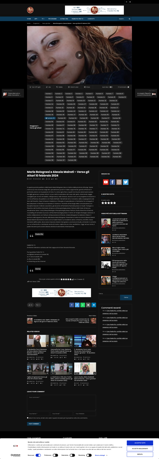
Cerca (101, 294)
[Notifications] (130, 2)
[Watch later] (126, 2)
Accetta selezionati (140, 448)
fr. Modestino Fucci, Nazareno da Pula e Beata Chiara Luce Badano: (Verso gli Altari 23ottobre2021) (37, 352)
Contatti (91, 19)
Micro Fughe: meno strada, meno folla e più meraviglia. (120, 249)
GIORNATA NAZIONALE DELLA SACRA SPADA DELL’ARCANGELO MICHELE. (120, 236)
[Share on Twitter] (77, 305)
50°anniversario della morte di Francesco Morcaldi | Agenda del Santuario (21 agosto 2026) (119, 264)
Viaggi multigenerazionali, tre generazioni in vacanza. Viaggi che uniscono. (120, 279)
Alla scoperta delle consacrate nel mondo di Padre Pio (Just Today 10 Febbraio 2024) (77, 320)
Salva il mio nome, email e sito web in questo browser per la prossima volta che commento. (58, 418)
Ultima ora (64, 19)
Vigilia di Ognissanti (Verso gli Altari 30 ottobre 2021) (37, 378)
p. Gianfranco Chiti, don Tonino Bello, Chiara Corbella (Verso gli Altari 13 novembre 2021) (61, 378)
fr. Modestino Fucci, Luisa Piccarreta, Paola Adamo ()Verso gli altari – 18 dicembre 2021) (84, 352)
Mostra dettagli (100, 455)
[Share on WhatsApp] (82, 305)
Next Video (92, 316)
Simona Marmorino (119, 228)
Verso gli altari (46, 23)
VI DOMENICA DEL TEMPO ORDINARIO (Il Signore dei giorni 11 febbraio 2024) (46, 320)
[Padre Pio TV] (30, 10)
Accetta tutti (140, 443)
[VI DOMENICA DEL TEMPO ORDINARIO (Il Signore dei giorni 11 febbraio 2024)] (30, 320)
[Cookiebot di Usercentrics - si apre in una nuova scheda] (16, 455)
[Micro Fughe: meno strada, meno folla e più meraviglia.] (106, 251)
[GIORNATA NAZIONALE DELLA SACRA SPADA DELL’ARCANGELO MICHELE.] (106, 238)
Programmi (52, 19)
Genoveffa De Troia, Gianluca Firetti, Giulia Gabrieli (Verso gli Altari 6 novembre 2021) (61, 351)
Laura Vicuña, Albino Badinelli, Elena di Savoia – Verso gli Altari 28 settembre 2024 (85, 378)
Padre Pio (39, 234)
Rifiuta (140, 454)
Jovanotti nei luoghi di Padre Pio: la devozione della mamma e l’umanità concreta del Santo (120, 222)
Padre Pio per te (77, 19)
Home (29, 19)
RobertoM (32, 357)
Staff (30, 179)
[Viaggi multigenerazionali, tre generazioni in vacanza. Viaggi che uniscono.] (106, 280)
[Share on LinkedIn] (93, 305)
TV (43, 19)
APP (36, 19)
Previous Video (32, 316)
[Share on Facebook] (71, 305)
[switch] (55, 455)
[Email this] (88, 305)
